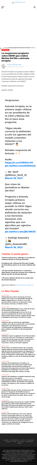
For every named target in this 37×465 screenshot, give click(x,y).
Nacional (6, 440)
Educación (30, 440)
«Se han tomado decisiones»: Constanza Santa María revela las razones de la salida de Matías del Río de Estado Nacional (18, 272)
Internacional (15, 440)
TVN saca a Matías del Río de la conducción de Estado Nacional (17, 279)
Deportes (21, 441)
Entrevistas (29, 441)
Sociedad (8, 441)
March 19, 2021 (14, 178)
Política (23, 440)
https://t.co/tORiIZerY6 (19, 162)
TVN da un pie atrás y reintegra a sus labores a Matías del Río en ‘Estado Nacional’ (18, 258)
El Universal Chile (15, 64)
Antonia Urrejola (21, 285)
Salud (14, 441)
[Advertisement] (18, 30)
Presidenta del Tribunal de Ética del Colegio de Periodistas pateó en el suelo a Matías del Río (18, 265)
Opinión (19, 443)
